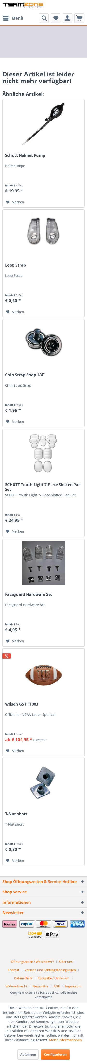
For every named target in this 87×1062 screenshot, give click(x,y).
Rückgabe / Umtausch (53, 978)
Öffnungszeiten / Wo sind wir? (32, 961)
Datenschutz (23, 978)
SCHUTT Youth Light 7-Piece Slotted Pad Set (43, 487)
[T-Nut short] (43, 782)
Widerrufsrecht (16, 986)
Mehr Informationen (65, 1040)
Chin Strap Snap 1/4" (25, 374)
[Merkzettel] (55, 18)
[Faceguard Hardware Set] (43, 563)
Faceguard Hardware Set (28, 594)
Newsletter (40, 986)
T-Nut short (16, 813)
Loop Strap (15, 265)
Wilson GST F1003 (21, 704)
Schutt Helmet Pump (25, 155)
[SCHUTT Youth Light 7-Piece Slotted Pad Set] (43, 453)
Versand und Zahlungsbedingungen (50, 970)
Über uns (65, 961)
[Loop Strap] (43, 233)
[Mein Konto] (67, 18)
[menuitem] (13, 18)
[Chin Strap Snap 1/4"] (43, 343)
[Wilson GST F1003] (43, 672)
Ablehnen (28, 1054)
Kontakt (13, 970)
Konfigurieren (55, 1054)
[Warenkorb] (79, 18)
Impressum (73, 986)
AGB (57, 986)
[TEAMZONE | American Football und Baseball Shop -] (23, 6)
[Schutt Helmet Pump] (43, 124)
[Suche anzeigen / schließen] (44, 18)
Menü (17, 18)
